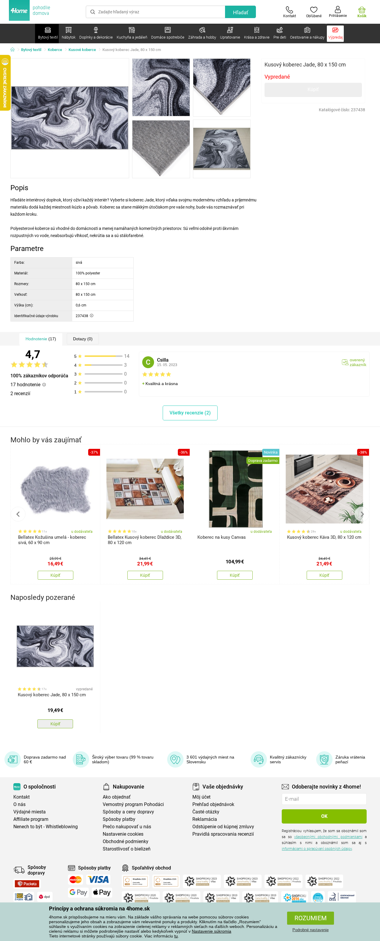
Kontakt (21, 797)
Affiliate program (30, 819)
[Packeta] (27, 884)
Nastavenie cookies (123, 834)
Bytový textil (31, 49)
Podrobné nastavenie (310, 930)
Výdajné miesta (29, 812)
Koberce (55, 49)
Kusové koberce (82, 49)
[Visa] (98, 880)
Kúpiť (313, 89)
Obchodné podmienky (125, 841)
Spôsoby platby (119, 819)
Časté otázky (205, 812)
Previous (18, 514)
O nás (19, 804)
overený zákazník (358, 362)
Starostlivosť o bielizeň (127, 849)
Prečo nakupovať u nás (127, 826)
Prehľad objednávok (213, 804)
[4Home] (14, 50)
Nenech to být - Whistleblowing (45, 826)
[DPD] (45, 897)
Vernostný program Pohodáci (133, 804)
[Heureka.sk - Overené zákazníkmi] (318, 898)
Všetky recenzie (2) (190, 413)
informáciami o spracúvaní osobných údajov (317, 849)
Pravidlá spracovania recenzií (223, 834)
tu (176, 936)
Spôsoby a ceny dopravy (128, 812)
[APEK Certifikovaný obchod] (342, 898)
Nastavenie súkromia (211, 931)
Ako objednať (117, 797)
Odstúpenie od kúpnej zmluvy (223, 826)
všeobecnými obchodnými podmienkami (328, 837)
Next (361, 514)
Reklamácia (204, 819)
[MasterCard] (75, 880)
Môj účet (201, 797)
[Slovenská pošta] (23, 897)
